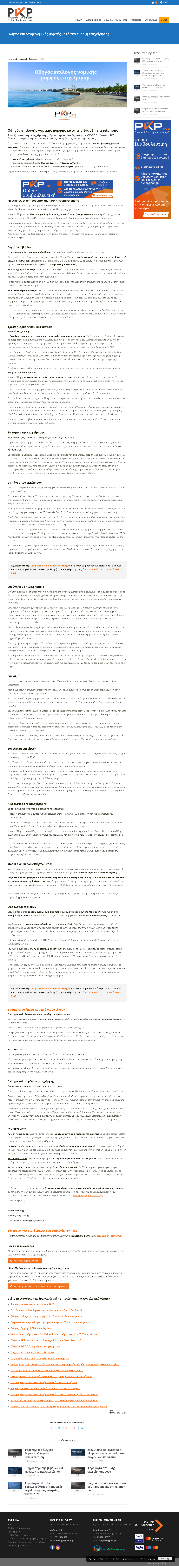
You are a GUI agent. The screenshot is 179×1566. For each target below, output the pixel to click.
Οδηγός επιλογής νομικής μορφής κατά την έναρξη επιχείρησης (46, 1316)
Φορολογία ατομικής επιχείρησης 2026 (32, 1304)
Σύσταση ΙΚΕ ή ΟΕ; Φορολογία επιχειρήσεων (35, 1346)
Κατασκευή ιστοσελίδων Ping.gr (159, 1563)
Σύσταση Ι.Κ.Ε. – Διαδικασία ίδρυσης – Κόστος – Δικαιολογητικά (45, 1340)
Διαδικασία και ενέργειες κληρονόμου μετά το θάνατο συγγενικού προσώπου (54, 1400)
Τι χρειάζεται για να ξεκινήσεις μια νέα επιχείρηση (39, 1358)
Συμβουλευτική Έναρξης (19, 1535)
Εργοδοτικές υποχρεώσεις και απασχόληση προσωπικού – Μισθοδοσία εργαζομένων (58, 1406)
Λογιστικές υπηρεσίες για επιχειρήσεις (26, 1542)
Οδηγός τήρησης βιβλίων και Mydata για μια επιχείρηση (43, 1469)
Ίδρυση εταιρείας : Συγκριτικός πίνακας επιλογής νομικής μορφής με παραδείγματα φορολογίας (64, 1364)
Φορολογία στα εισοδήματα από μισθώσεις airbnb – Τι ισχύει (45, 1388)
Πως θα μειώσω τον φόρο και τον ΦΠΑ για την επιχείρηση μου (106, 1486)
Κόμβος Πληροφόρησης (19, 1528)
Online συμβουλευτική (18, 1545)
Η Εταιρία (12, 1524)
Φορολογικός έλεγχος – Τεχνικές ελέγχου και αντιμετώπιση (39, 1453)
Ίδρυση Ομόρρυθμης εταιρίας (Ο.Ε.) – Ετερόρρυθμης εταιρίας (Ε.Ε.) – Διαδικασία (54, 1334)
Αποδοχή (165, 1558)
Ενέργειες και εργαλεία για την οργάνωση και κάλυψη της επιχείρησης (50, 1322)
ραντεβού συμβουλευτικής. (88, 1195)
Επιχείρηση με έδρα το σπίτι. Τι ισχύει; (32, 1352)
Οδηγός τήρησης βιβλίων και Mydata (31, 1328)
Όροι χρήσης (14, 1531)
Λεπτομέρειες (149, 1559)
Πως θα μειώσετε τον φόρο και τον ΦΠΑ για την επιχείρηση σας (46, 1370)
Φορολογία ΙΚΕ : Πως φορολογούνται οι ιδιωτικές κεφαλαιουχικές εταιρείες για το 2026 (43, 1488)
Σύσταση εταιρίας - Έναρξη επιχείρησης (27, 1538)
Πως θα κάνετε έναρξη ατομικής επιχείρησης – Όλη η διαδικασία (46, 1310)
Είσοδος (166, 2)
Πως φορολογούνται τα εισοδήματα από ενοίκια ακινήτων (43, 1382)
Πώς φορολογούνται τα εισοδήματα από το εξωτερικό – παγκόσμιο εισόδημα (54, 1394)
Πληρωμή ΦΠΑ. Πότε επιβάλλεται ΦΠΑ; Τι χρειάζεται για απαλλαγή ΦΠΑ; (51, 1376)
